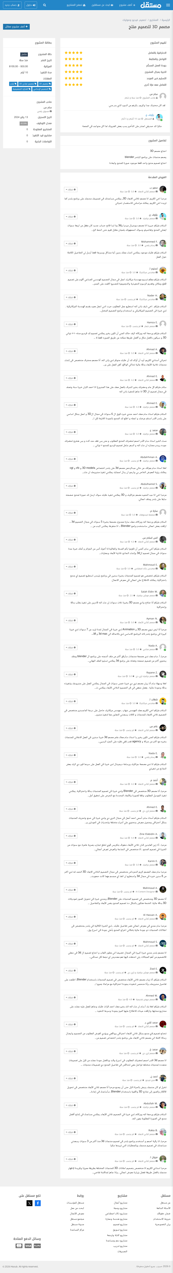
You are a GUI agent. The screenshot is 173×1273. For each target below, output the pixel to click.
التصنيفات (122, 1251)
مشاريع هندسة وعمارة (116, 1219)
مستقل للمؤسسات (75, 1203)
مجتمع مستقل (77, 1219)
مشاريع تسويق (120, 1230)
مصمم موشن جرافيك (146, 595)
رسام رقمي (150, 245)
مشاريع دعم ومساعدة (116, 1240)
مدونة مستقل (77, 1224)
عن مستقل (165, 1203)
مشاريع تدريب (120, 1246)
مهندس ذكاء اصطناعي (144, 568)
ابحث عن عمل (77, 1208)
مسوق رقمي (43, 111)
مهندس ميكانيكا (147, 272)
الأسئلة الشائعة (163, 1208)
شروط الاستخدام (161, 1219)
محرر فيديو (150, 1080)
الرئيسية (166, 20)
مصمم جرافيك (149, 218)
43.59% (24, 123)
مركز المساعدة (77, 1230)
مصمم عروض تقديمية (145, 999)
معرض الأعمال (77, 1213)
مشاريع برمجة (120, 1208)
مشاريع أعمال (120, 1203)
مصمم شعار (149, 326)
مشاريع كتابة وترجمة (117, 1235)
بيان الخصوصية (162, 1224)
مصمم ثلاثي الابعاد (146, 191)
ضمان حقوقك (163, 1213)
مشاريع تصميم (120, 1224)
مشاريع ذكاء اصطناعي (116, 1213)
